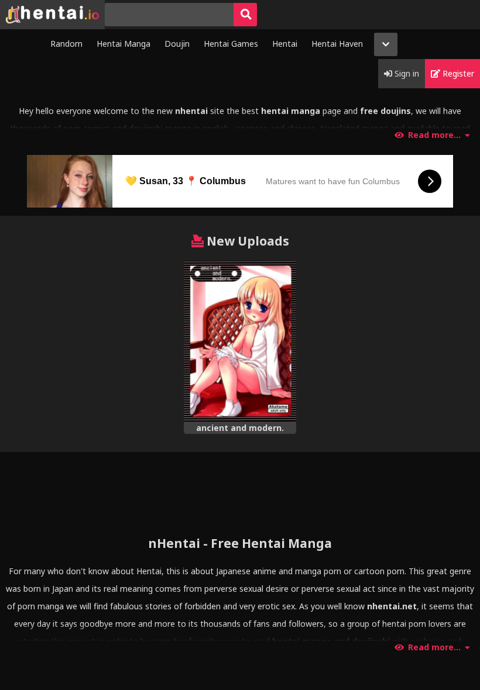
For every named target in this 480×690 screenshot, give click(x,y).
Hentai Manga (123, 43)
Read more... (434, 135)
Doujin (177, 43)
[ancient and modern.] (240, 341)
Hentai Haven (337, 43)
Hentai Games (231, 43)
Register (457, 73)
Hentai (284, 43)
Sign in (405, 73)
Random (66, 43)
